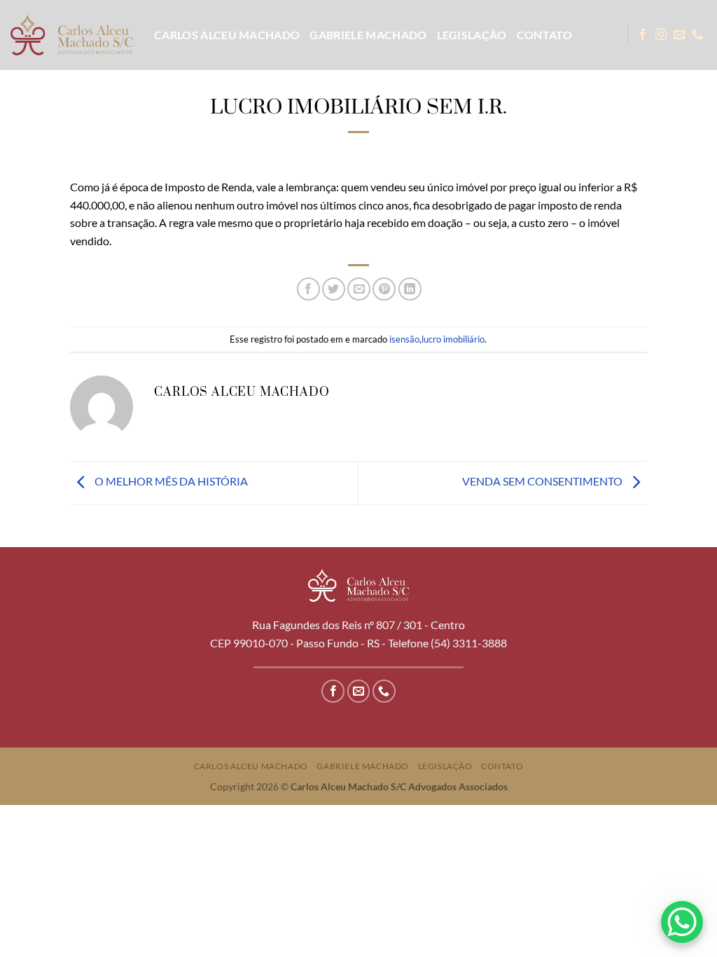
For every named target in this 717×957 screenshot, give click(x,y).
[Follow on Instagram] (661, 35)
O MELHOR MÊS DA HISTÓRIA (170, 481)
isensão (404, 339)
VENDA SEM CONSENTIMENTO (543, 481)
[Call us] (697, 35)
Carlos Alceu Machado (227, 34)
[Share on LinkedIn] (410, 289)
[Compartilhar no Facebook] (308, 289)
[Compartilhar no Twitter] (333, 289)
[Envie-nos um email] (679, 35)
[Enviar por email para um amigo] (358, 289)
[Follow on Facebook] (642, 35)
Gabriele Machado (367, 34)
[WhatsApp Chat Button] (682, 922)
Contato (544, 34)
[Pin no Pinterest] (384, 289)
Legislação (472, 34)
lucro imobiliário (453, 339)
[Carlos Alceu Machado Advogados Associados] (72, 35)
